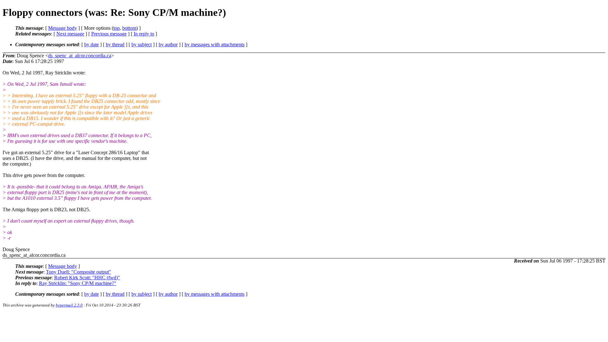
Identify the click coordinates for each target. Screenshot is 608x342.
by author (168, 44)
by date (91, 44)
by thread (115, 44)
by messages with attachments (214, 44)
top (116, 28)
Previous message (109, 33)
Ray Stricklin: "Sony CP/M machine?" (77, 283)
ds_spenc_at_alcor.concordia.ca (79, 55)
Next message (70, 33)
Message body (62, 28)
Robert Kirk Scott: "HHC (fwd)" (87, 277)
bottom (129, 28)
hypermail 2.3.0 (69, 305)
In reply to (144, 33)
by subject (141, 44)
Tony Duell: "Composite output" (78, 272)
